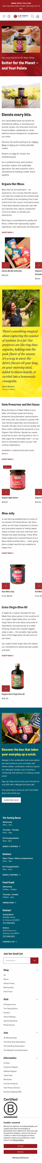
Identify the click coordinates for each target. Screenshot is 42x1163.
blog (14, 153)
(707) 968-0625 (9, 923)
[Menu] (4, 16)
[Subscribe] (34, 960)
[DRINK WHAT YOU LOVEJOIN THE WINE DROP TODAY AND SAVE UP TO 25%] (21, 6)
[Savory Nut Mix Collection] (17, 252)
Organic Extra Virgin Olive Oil (13, 694)
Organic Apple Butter (10, 498)
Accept (20, 1146)
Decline (20, 1152)
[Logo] (21, 16)
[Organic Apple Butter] (17, 479)
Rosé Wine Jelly (8, 592)
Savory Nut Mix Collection (12, 271)
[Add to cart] (6, 265)
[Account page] (9, 16)
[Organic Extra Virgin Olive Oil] (17, 676)
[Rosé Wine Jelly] (17, 573)
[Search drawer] (32, 16)
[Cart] (37, 16)
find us (12, 145)
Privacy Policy (18, 1140)
